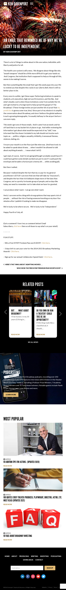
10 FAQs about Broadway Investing (17, 535)
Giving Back (28, 560)
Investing (44, 556)
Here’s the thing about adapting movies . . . (23, 264)
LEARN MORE (11, 395)
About (14, 556)
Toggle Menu (31, 3)
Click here (46, 243)
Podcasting (56, 556)
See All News (33, 342)
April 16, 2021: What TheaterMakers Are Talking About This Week (45, 315)
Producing (24, 556)
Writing (34, 556)
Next (60, 313)
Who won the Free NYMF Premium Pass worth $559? (39, 268)
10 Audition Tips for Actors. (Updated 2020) (21, 461)
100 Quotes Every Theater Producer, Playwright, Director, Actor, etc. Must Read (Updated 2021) (32, 499)
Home (7, 556)
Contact (39, 560)
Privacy (50, 587)
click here (17, 226)
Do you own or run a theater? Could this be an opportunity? (19, 315)
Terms (55, 587)
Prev (5, 313)
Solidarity (44, 587)
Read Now (15, 334)
